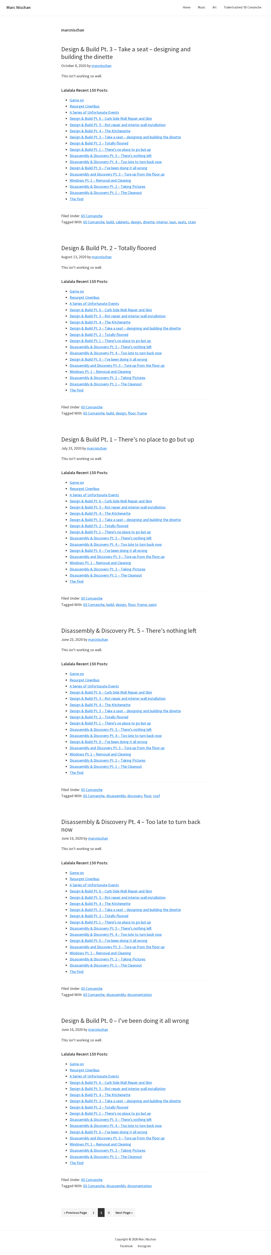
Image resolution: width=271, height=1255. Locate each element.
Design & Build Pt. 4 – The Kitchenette (100, 130)
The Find (76, 198)
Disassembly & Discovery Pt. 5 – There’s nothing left (111, 155)
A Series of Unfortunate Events (94, 112)
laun (172, 222)
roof (156, 795)
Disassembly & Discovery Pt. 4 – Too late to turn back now (116, 161)
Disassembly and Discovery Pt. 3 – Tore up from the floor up (117, 174)
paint (153, 604)
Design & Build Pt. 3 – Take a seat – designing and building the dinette (126, 53)
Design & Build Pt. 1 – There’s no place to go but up (110, 149)
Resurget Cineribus (85, 106)
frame (142, 413)
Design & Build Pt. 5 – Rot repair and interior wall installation (118, 124)
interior (162, 222)
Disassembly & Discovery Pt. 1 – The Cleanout (106, 192)
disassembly (116, 795)
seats (182, 222)
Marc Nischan (18, 7)
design (136, 222)
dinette (149, 222)
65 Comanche (91, 215)
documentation (139, 994)
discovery (134, 795)
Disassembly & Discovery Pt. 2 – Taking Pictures (107, 186)
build (110, 222)
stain (192, 222)
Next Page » (124, 1213)
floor (132, 413)
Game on (77, 100)
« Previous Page (75, 1213)
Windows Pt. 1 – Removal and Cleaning (100, 180)
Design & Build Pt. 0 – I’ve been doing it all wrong (108, 167)
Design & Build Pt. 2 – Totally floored (99, 143)
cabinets (122, 222)
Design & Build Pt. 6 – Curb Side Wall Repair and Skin (111, 118)
